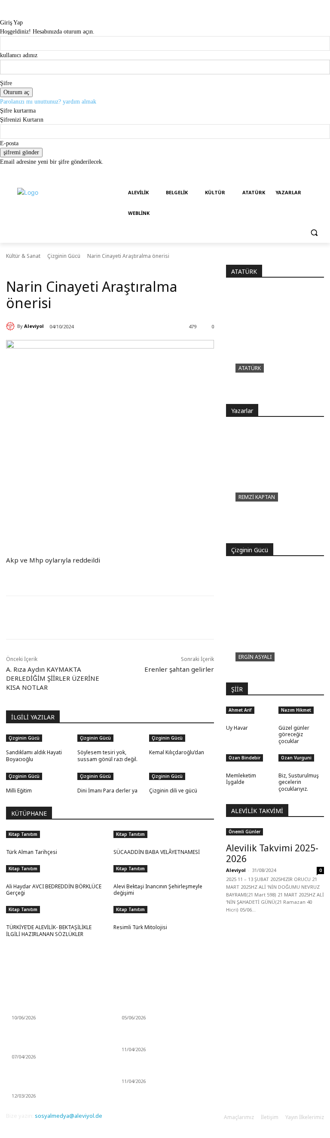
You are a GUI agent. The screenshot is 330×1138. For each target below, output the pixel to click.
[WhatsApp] (108, 617)
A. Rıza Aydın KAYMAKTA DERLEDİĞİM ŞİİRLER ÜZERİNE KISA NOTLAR (52, 678)
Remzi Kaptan (256, 497)
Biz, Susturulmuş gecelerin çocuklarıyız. (298, 782)
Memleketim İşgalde (241, 779)
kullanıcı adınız (18, 55)
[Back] (2, 13)
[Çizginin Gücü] (275, 624)
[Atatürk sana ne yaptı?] (275, 346)
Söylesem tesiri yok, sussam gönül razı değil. (107, 756)
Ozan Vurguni (296, 758)
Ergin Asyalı (255, 657)
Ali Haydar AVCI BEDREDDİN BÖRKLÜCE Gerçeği (53, 890)
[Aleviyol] (11, 326)
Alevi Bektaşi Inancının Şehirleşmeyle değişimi (157, 890)
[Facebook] (68, 617)
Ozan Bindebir (244, 758)
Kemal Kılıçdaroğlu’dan (176, 752)
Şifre (6, 83)
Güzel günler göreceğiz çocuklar (293, 734)
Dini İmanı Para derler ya (107, 790)
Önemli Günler (244, 832)
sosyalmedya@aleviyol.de (68, 1116)
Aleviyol (34, 326)
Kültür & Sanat (23, 256)
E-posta (9, 143)
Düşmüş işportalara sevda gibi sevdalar (49, 1082)
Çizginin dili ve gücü (173, 790)
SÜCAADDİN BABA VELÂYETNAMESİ (156, 852)
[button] (314, 233)
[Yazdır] (128, 617)
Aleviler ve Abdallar (145, 1071)
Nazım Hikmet (296, 710)
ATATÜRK (244, 271)
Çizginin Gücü (63, 256)
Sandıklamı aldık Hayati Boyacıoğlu (34, 756)
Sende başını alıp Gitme (40, 1008)
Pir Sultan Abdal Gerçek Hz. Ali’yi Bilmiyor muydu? (266, 521)
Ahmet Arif (240, 710)
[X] (88, 617)
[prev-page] (8, 802)
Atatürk (249, 368)
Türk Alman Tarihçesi (31, 852)
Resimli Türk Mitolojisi (140, 927)
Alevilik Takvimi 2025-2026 (272, 853)
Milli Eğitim (19, 790)
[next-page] (13, 802)
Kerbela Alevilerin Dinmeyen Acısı (162, 1008)
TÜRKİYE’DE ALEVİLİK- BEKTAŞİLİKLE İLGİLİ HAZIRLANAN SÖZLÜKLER (49, 931)
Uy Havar (237, 727)
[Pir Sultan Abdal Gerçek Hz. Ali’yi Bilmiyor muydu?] (275, 485)
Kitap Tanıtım (23, 834)
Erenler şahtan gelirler (179, 669)
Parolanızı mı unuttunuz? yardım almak (48, 101)
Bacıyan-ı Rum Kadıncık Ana (155, 1039)
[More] (148, 617)
